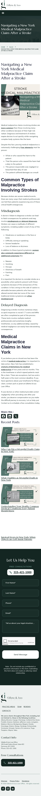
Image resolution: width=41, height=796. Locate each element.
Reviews (27, 707)
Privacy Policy (14, 781)
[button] (3, 13)
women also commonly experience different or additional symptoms (20, 253)
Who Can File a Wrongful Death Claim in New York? (20, 450)
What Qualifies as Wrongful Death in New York (19, 478)
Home (3, 47)
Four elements (27, 147)
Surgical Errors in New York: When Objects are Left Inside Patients (18, 538)
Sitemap (4, 781)
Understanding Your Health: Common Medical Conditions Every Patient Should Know (20, 508)
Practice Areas (8, 707)
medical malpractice (17, 361)
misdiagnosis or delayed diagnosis (22, 221)
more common (7, 128)
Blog (11, 47)
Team (19, 707)
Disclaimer (25, 781)
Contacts (6, 711)
